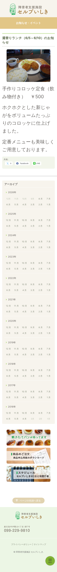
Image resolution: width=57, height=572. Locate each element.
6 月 (8, 204)
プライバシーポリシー (21, 544)
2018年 (12, 363)
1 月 (48, 204)
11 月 (16, 220)
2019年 (12, 342)
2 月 (40, 204)
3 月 (32, 204)
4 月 (24, 204)
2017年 (12, 385)
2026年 (12, 192)
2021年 (12, 299)
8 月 (41, 198)
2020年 (12, 320)
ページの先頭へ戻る (30, 500)
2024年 (12, 235)
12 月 (8, 220)
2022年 (12, 278)
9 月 (32, 220)
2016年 (12, 406)
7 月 (48, 198)
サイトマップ (40, 544)
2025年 (12, 213)
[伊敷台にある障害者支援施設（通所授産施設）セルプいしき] (29, 9)
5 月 (16, 204)
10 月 (24, 220)
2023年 (12, 256)
